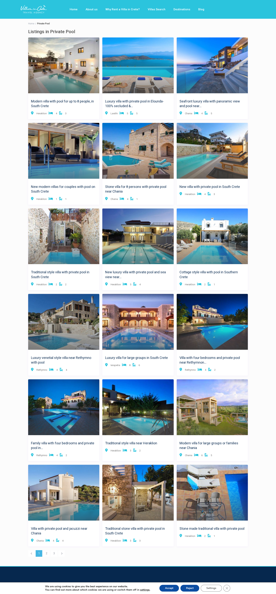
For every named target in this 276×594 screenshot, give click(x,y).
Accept (169, 588)
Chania (188, 113)
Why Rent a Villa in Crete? (123, 9)
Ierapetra (115, 365)
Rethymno (41, 369)
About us (91, 9)
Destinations (181, 9)
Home (74, 9)
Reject (190, 588)
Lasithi (114, 113)
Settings (211, 588)
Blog (201, 9)
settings (145, 590)
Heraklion (41, 113)
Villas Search (156, 9)
